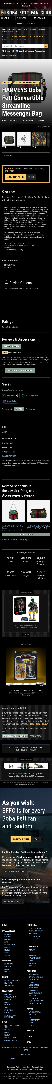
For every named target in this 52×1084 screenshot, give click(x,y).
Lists (6, 942)
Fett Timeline (34, 939)
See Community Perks (14, 871)
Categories (8, 937)
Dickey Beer (33, 990)
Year (29, 37)
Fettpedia (32, 925)
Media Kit (32, 1015)
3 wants (19, 409)
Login (31, 177)
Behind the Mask (35, 928)
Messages (32, 963)
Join (29, 1042)
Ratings (7, 947)
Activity (32, 950)
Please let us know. (38, 724)
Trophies (32, 966)
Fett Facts (33, 934)
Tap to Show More (26, 534)
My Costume (8, 964)
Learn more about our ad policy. (25, 784)
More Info (26, 695)
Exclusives (8, 1030)
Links (31, 961)
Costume (6, 960)
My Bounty (16, 30)
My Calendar (34, 974)
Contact (32, 1025)
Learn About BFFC (13, 901)
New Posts (8, 983)
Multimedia (7, 991)
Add (17, 32)
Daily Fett (8, 994)
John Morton (34, 985)
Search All (9, 51)
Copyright (26, 1067)
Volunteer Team (35, 1012)
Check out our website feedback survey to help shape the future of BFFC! (26, 1049)
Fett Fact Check (10, 1038)
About (30, 1009)
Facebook (24, 748)
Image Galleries (10, 997)
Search (22, 18)
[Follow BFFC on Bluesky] (39, 1060)
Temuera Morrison (36, 977)
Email (41, 748)
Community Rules (13, 1067)
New (25, 30)
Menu (6, 18)
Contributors (7, 32)
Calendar (32, 971)
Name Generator (35, 958)
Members (32, 955)
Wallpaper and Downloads (10, 1016)
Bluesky (24, 750)
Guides (6, 1032)
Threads (33, 750)
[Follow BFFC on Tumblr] (26, 1060)
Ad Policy (26, 634)
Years (6, 953)
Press (31, 1017)
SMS (17, 750)
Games (6, 1013)
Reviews (7, 950)
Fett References (35, 936)
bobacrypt (11, 395)
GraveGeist (11, 401)
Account (40, 18)
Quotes (31, 941)
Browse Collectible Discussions (15, 736)
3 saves (41, 120)
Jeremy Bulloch (35, 1003)
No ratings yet (28, 120)
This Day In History (36, 931)
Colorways (8, 939)
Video (6, 1007)
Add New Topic (35, 736)
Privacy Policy (37, 1067)
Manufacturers (10, 945)
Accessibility (13, 1069)
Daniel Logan (34, 980)
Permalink (10, 452)
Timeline (4, 39)
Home (4, 925)
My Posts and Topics (11, 980)
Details (7, 969)
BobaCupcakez (32, 395)
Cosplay (7, 972)
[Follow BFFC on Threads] (34, 1060)
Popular (32, 30)
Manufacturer (38, 37)
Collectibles (8, 931)
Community (32, 946)
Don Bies (32, 982)
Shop (31, 1023)
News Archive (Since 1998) (11, 1026)
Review (19, 39)
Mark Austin (33, 988)
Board (5, 977)
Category (14, 37)
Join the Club (15, 177)
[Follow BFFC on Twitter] (22, 1060)
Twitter (33, 748)
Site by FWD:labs (35, 1069)
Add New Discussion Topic (20, 370)
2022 (4, 120)
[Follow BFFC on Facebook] (13, 1060)
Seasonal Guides (10, 1040)
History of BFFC (35, 1020)
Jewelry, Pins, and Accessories (32, 51)
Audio (6, 1002)
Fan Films (7, 1005)
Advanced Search (9, 56)
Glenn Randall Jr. (35, 993)
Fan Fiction (8, 1010)
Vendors (42, 30)
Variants (7, 967)
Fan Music (8, 1000)
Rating (12, 39)
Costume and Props (36, 1001)
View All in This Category (14, 539)
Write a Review (11, 346)
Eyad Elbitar (33, 996)
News (4, 1022)
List (25, 39)
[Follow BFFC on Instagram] (17, 1060)
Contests (32, 953)
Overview (6, 30)
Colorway (22, 37)
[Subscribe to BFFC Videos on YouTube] (30, 1060)
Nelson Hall (33, 998)
